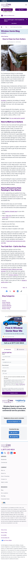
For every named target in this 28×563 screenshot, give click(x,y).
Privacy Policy (22, 384)
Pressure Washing (6, 305)
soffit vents (5, 217)
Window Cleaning (6, 307)
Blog (2, 490)
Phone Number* (5, 365)
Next (24, 287)
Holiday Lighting (6, 304)
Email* (3, 359)
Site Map (3, 496)
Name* (3, 354)
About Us (3, 473)
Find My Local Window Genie (14, 340)
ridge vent (8, 215)
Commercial (21, 349)
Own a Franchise (5, 476)
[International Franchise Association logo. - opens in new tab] (3, 503)
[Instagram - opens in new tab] (8, 453)
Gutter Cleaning (4, 36)
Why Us (3, 470)
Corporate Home (5, 499)
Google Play (15, 436)
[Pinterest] (14, 291)
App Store (14, 432)
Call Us (22, 9)
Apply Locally (4, 482)
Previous (5, 287)
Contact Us (4, 479)
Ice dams (3, 100)
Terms (17, 384)
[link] (21, 291)
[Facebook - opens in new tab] (2, 453)
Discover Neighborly (13, 421)
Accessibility (4, 535)
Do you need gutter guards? (17, 118)
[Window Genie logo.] (7, 401)
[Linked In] (17, 291)
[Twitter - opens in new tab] (5, 453)
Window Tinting (6, 308)
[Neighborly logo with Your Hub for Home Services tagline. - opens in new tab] (20, 401)
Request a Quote (8, 9)
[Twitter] (10, 291)
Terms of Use (4, 529)
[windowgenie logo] (14, 445)
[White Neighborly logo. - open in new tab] (4, 1)
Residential (8, 349)
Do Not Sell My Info (5, 537)
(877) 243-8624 (18, 343)
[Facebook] (6, 291)
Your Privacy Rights (7, 540)
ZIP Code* (4, 370)
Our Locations (4, 493)
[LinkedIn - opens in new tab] (11, 453)
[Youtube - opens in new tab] (15, 453)
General (4, 300)
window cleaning (13, 275)
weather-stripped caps (11, 211)
